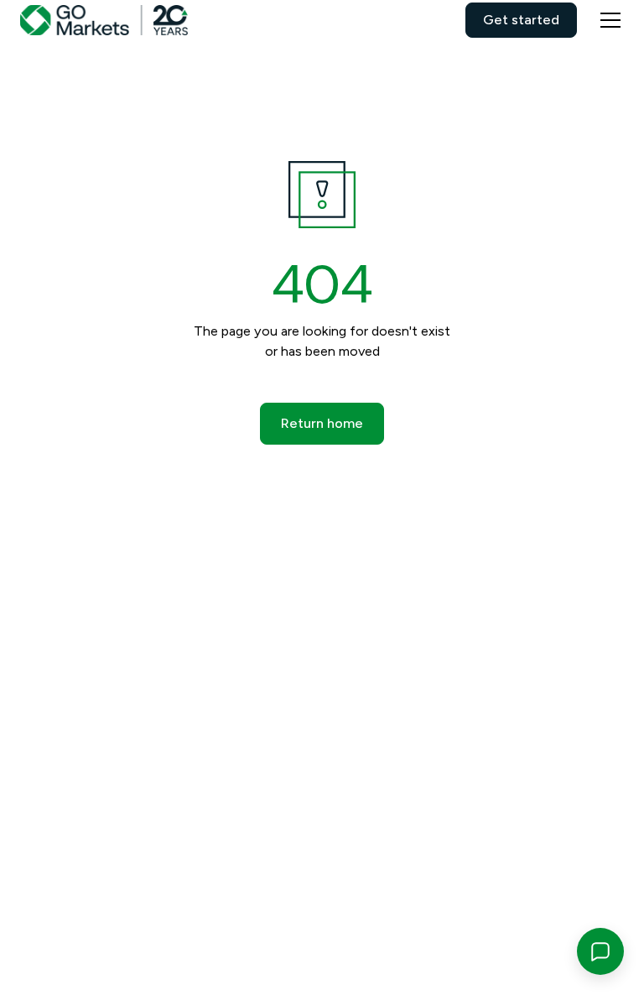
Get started (521, 20)
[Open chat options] (600, 951)
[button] (607, 20)
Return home (322, 423)
